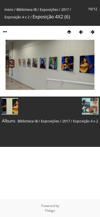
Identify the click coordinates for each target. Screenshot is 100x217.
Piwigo (50, 210)
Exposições (49, 9)
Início (8, 9)
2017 (65, 9)
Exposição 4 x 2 (17, 16)
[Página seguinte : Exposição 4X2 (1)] (92, 32)
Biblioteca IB (26, 9)
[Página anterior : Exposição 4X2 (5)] (81, 32)
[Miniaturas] (69, 32)
